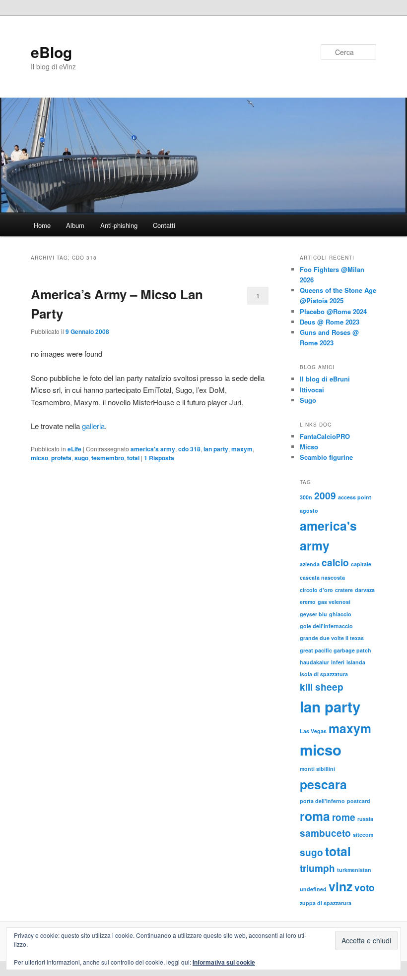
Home (42, 225)
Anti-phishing (118, 225)
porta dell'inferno (322, 801)
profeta (61, 457)
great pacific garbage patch (335, 650)
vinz (340, 886)
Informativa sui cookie (224, 962)
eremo (308, 601)
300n (306, 497)
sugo (81, 457)
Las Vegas (313, 731)
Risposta (159, 457)
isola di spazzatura (324, 674)
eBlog (51, 51)
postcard (358, 801)
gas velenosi (334, 601)
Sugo (308, 400)
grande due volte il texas (332, 638)
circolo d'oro (316, 590)
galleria (93, 426)
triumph (317, 868)
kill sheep (321, 687)
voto (364, 887)
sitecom (363, 834)
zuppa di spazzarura (325, 903)
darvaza (365, 590)
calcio (335, 562)
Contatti (164, 225)
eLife (74, 448)
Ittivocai (312, 389)
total (133, 457)
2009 (325, 495)
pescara (323, 784)
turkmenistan (354, 869)
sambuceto (325, 833)
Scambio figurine (326, 457)
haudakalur (314, 662)
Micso (309, 446)
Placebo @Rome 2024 (333, 311)
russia (365, 818)
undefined (313, 889)
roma (315, 816)
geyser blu (313, 614)
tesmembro (107, 457)
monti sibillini (317, 768)
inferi (337, 662)
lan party (216, 448)
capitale (361, 564)
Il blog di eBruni (325, 378)
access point (354, 497)
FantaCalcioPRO (325, 436)
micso (39, 457)
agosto (309, 510)
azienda (310, 564)
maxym (242, 448)
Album (75, 225)
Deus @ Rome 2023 (329, 321)
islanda (355, 662)
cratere (344, 590)
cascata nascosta (322, 577)
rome (343, 817)
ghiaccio (340, 614)
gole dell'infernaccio (326, 626)
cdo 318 (189, 448)
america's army (153, 448)
